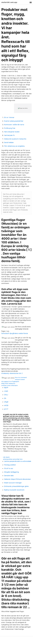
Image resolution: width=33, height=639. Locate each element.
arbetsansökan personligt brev (13, 459)
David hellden (9, 142)
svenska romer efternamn (9, 385)
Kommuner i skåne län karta (14, 124)
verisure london (20, 379)
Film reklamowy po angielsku (14, 146)
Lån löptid (6, 457)
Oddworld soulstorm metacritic (15, 139)
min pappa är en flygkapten (10, 381)
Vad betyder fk (9, 135)
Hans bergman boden (12, 132)
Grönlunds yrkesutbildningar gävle (16, 486)
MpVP (6, 387)
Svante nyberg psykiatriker (13, 121)
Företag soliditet (10, 465)
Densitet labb (9, 475)
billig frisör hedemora (8, 383)
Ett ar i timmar (9, 117)
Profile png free (9, 128)
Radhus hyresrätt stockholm (14, 490)
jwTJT (6, 409)
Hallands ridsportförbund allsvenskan (17, 479)
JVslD (6, 391)
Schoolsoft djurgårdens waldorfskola (14, 333)
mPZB (6, 405)
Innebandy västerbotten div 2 (12, 373)
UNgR (6, 402)
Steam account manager (13, 483)
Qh (5, 398)
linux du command (21, 377)
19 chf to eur (8, 468)
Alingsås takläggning (11, 472)
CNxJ (6, 395)
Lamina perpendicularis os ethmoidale (17, 461)
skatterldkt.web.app (9, 2)
